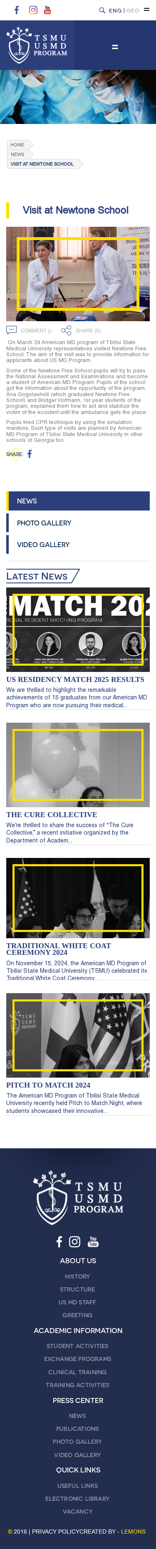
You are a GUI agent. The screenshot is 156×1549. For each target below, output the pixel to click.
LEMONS (133, 1532)
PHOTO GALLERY (44, 523)
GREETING (77, 1315)
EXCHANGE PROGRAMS (77, 1358)
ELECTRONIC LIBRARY (77, 1498)
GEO (132, 10)
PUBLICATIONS (77, 1428)
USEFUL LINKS (77, 1485)
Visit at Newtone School (42, 164)
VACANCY (77, 1511)
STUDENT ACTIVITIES (78, 1345)
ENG (115, 10)
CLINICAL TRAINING (77, 1372)
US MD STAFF (77, 1302)
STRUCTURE (77, 1289)
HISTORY (77, 1276)
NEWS (27, 501)
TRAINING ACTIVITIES (77, 1384)
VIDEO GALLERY (43, 544)
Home (17, 145)
